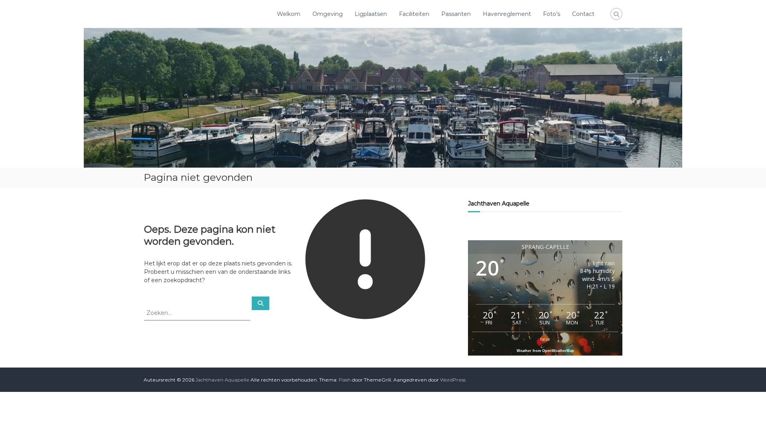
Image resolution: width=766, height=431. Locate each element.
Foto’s (551, 14)
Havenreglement (507, 14)
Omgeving (327, 14)
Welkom (288, 14)
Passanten (456, 14)
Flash (345, 380)
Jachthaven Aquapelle (498, 203)
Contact (583, 14)
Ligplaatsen (371, 14)
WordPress (453, 380)
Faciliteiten (414, 14)
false (545, 339)
